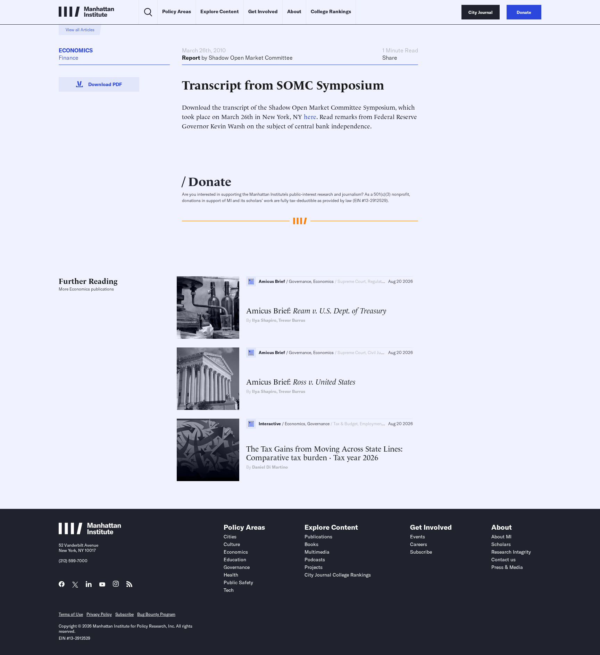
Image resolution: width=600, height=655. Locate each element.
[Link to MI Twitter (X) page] (75, 584)
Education (235, 559)
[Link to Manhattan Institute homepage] (90, 532)
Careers (418, 544)
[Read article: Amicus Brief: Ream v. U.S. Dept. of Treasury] (208, 307)
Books (311, 544)
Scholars (501, 544)
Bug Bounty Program (156, 614)
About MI (501, 537)
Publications (318, 537)
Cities (230, 537)
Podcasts (315, 559)
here (310, 116)
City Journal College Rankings (338, 575)
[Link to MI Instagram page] (116, 585)
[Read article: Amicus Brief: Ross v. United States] (208, 378)
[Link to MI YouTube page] (102, 584)
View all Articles (80, 29)
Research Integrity (511, 552)
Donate (210, 180)
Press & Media (507, 567)
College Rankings (331, 11)
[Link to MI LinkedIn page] (89, 585)
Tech (229, 590)
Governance (237, 567)
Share (389, 57)
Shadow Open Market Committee (251, 57)
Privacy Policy (99, 614)
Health (231, 575)
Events (417, 537)
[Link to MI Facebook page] (62, 585)
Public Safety (238, 582)
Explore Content (219, 11)
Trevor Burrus (291, 320)
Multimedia (317, 552)
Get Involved (263, 11)
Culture (232, 544)
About (294, 11)
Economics (76, 50)
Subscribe (421, 552)
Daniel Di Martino (270, 467)
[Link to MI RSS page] (129, 585)
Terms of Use (71, 614)
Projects (314, 567)
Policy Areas (176, 11)
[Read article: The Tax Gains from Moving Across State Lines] (208, 450)
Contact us (503, 559)
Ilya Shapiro (264, 320)
